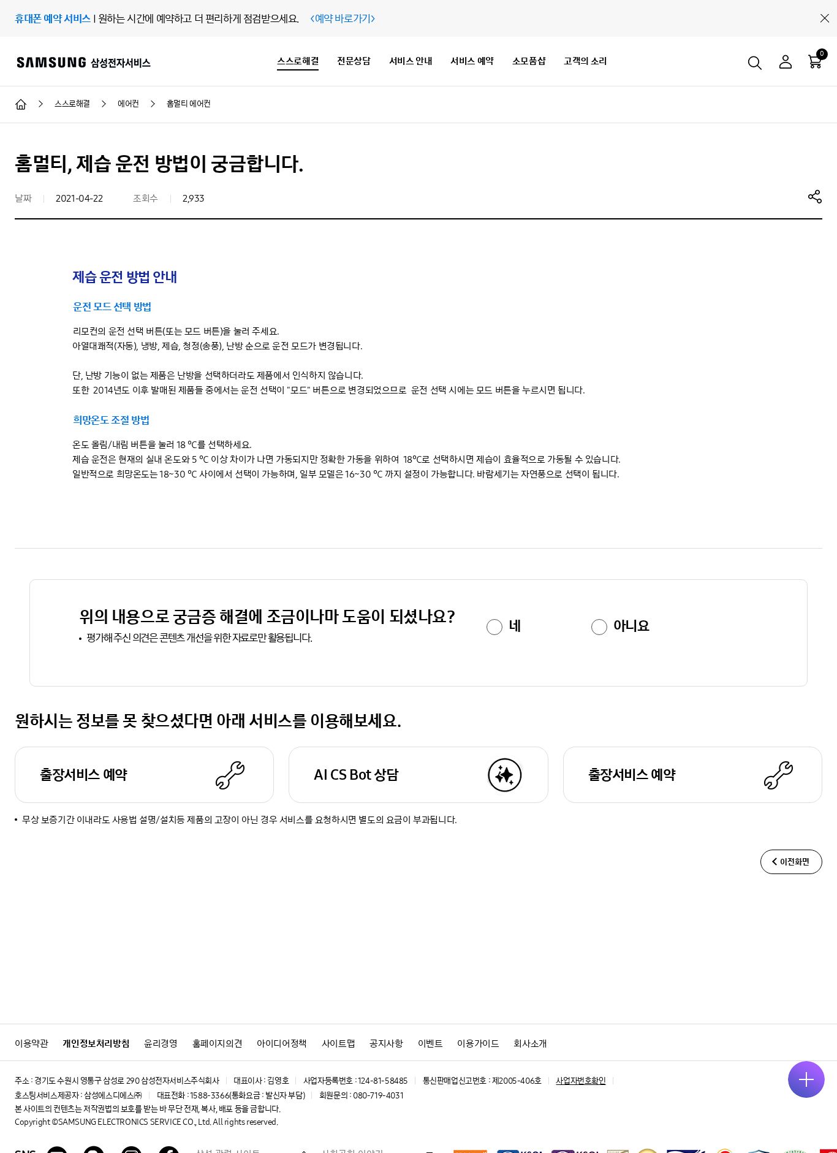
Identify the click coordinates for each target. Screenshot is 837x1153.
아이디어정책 (282, 1043)
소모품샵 (528, 61)
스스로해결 (298, 61)
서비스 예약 (472, 61)
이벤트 (430, 1043)
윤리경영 (160, 1043)
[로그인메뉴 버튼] (785, 63)
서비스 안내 (411, 61)
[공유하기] (815, 196)
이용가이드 (478, 1043)
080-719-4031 (378, 1095)
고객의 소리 (585, 61)
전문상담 (353, 61)
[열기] (806, 1079)
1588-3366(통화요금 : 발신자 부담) (247, 1095)
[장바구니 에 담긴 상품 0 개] (815, 61)
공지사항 (386, 1043)
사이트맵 (338, 1043)
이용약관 (31, 1043)
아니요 (631, 625)
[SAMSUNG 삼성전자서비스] (83, 62)
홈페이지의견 (217, 1043)
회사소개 (530, 1043)
